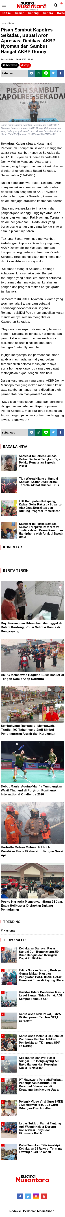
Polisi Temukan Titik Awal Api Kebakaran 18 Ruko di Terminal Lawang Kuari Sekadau (40, 1148)
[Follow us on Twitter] (28, 1196)
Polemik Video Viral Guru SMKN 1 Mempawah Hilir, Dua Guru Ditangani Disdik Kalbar (41, 1105)
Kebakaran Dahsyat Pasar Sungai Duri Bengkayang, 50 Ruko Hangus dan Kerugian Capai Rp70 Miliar (38, 953)
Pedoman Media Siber (38, 1211)
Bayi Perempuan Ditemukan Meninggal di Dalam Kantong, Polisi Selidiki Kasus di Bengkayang (31, 627)
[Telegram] (31, 73)
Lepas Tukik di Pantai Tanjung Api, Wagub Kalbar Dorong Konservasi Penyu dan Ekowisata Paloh (40, 1128)
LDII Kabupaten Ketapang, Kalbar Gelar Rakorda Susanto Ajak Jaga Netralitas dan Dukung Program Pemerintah (40, 506)
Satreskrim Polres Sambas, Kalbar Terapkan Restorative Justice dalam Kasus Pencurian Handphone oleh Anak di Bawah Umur (41, 530)
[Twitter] (53, 73)
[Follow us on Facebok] (20, 1196)
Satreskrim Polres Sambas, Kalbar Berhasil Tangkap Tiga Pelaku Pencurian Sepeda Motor (39, 460)
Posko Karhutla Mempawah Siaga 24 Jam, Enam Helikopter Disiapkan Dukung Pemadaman (32, 905)
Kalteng (33, 12)
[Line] (46, 73)
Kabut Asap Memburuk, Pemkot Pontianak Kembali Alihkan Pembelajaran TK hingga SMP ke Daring (41, 1040)
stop (26, 65)
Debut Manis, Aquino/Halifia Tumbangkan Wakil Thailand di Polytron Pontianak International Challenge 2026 (31, 790)
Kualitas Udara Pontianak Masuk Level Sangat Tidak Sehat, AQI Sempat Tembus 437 (41, 995)
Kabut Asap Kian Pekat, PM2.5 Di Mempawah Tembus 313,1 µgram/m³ (40, 1017)
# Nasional (8, 930)
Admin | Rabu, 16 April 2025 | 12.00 (17, 59)
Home (3, 23)
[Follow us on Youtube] (44, 1196)
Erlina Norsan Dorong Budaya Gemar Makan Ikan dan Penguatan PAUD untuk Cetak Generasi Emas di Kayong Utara (41, 975)
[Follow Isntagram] (36, 1196)
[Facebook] (60, 73)
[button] (61, 2)
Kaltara (48, 12)
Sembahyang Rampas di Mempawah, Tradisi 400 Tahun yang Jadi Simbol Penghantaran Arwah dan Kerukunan (28, 729)
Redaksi (15, 1211)
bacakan (11, 65)
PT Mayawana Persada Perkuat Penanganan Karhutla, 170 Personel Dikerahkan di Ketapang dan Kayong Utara (41, 1084)
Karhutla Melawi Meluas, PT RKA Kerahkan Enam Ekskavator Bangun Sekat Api (32, 851)
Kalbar (19, 12)
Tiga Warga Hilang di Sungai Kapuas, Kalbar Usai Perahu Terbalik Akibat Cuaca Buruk (39, 482)
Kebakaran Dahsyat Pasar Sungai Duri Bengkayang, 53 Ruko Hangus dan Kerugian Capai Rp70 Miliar (38, 1062)
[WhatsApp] (38, 73)
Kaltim (6, 12)
